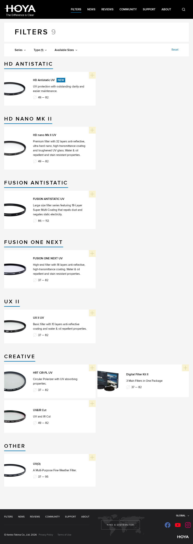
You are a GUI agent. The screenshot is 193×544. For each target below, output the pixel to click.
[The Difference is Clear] (20, 9)
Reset (175, 49)
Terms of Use (64, 534)
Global (180, 515)
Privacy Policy (46, 534)
